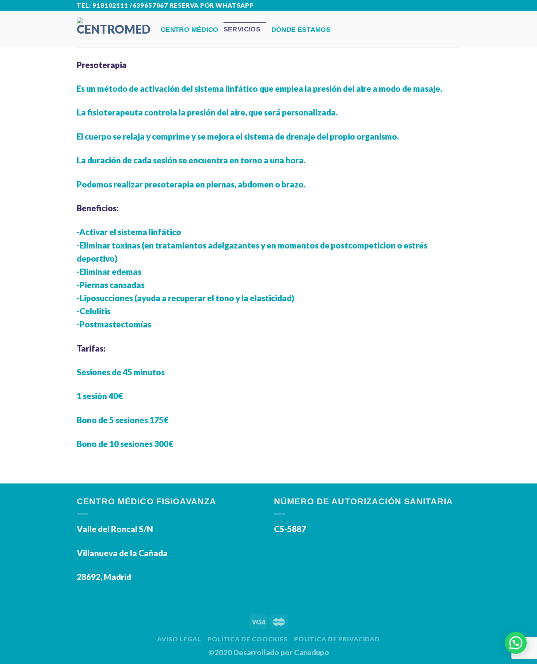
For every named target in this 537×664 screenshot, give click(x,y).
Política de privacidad (337, 639)
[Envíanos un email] (455, 6)
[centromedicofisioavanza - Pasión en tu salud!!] (113, 29)
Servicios (242, 29)
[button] (516, 643)
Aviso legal (179, 639)
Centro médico (189, 29)
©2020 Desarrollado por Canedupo (268, 652)
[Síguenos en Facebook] (436, 6)
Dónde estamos (301, 29)
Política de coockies (247, 639)
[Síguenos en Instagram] (445, 6)
